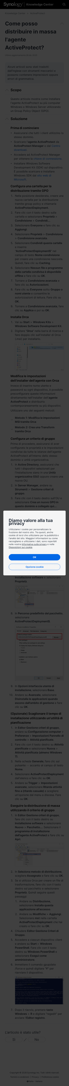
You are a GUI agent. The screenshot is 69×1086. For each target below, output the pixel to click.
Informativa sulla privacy (34, 544)
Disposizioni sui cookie (20, 547)
